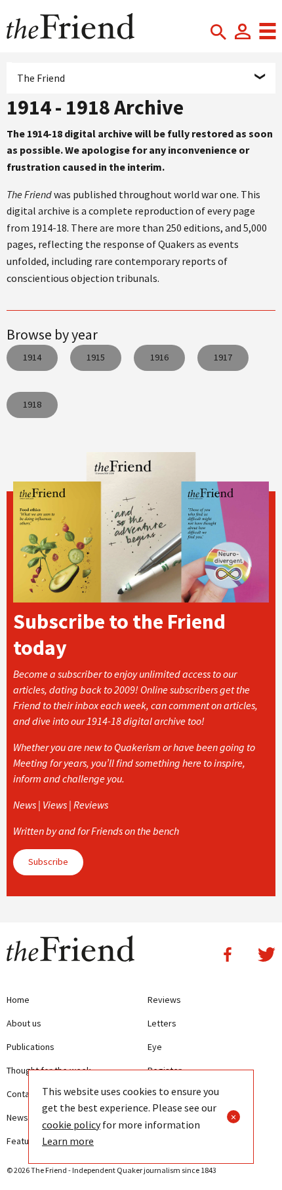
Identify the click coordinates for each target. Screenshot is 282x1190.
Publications (30, 1047)
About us (24, 1023)
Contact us (28, 1094)
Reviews (164, 1000)
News (17, 1117)
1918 (32, 404)
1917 (223, 357)
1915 (96, 357)
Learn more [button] (68, 1140)
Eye (155, 1047)
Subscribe (48, 861)
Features (24, 1141)
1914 (32, 357)
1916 (159, 357)
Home (18, 1000)
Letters (162, 1023)
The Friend (41, 77)
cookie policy (71, 1124)
